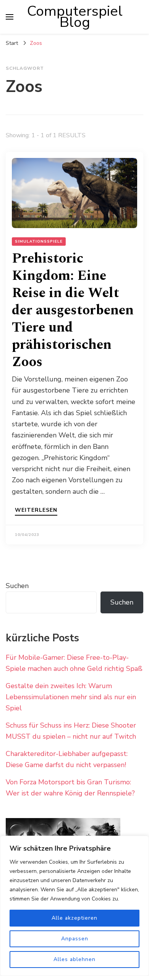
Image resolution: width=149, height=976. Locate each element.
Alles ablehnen (74, 959)
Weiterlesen (36, 511)
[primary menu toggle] (9, 17)
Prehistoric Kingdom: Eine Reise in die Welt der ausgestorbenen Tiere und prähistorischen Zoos (73, 310)
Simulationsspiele (39, 241)
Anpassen (74, 938)
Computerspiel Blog (75, 17)
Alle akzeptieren (74, 918)
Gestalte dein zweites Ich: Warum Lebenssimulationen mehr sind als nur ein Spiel (71, 697)
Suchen (17, 585)
